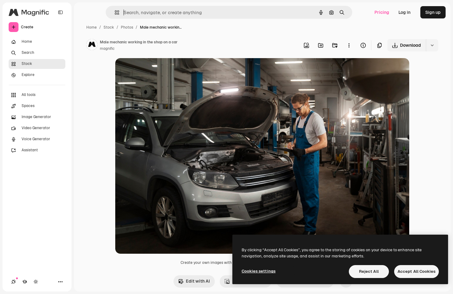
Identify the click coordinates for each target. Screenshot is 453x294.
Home (91, 27)
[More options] (349, 45)
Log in (404, 12)
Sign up (433, 12)
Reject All (369, 271)
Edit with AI (198, 281)
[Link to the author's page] (91, 45)
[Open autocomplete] (114, 12)
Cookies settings (258, 271)
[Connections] (13, 282)
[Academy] (25, 282)
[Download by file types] (432, 45)
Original (154, 70)
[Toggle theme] (36, 282)
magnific (107, 48)
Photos (127, 27)
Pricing (381, 12)
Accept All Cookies (416, 271)
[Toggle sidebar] (60, 12)
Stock (109, 27)
